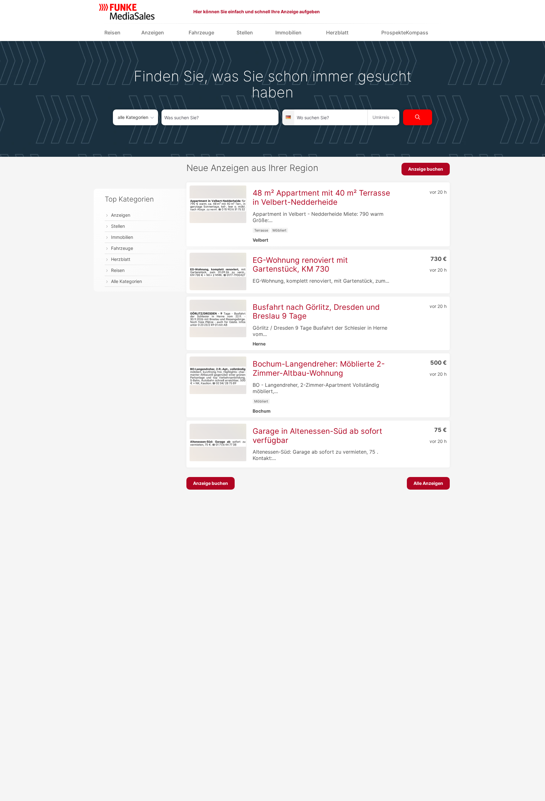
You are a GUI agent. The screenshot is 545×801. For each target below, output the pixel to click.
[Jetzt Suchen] (417, 117)
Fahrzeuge (201, 32)
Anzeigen (152, 32)
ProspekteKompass (404, 32)
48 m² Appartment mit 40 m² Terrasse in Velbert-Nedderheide (321, 197)
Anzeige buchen (425, 169)
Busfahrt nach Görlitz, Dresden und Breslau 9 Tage (316, 312)
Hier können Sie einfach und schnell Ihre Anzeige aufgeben (256, 11)
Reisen (112, 32)
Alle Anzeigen (428, 483)
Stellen (245, 32)
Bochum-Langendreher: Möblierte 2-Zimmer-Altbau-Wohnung (319, 368)
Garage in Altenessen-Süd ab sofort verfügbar (317, 436)
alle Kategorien (133, 117)
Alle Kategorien (126, 281)
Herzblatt (337, 32)
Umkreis (381, 117)
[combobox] (219, 117)
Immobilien (288, 32)
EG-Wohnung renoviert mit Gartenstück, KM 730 (300, 265)
